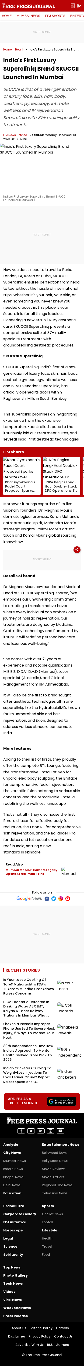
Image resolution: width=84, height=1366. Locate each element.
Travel (47, 1246)
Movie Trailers (53, 1177)
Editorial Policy (41, 1328)
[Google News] (29, 898)
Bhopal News (13, 1177)
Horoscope (13, 1230)
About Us (19, 1328)
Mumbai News (28, 16)
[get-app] (79, 6)
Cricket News (52, 1214)
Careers (62, 1328)
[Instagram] (60, 898)
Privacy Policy (40, 1336)
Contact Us (63, 1336)
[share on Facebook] (21, 1130)
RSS (50, 1344)
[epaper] (72, 6)
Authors (62, 1344)
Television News (54, 1193)
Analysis (10, 1144)
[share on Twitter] (31, 1130)
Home (7, 16)
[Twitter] (53, 898)
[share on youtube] (60, 1130)
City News (12, 1152)
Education (12, 1193)
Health (19, 49)
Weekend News (17, 1308)
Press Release (15, 1316)
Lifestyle (49, 1230)
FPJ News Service (15, 135)
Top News (12, 1267)
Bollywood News (54, 1152)
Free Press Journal (28, 5)
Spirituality (13, 1254)
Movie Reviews (53, 1169)
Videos (9, 1291)
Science (10, 1246)
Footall (47, 1222)
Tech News (13, 1283)
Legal (8, 1238)
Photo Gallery (15, 1275)
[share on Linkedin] (41, 1130)
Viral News (12, 1299)
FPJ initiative (14, 1222)
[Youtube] (67, 898)
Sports (48, 1206)
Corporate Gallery (19, 1214)
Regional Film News (57, 1185)
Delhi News (12, 1185)
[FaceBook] (46, 898)
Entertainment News (60, 1144)
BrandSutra (13, 1206)
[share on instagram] (50, 1130)
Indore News (13, 1169)
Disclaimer (16, 1336)
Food (46, 1254)
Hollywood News (55, 1160)
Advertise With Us (29, 1344)
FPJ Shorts (55, 16)
